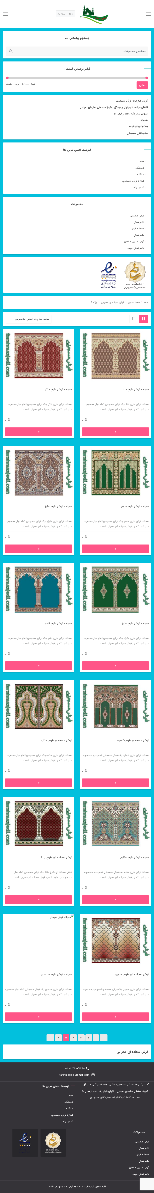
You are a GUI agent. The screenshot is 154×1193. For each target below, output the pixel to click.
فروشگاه (140, 168)
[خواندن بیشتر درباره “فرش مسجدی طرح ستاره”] (38, 782)
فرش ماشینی (137, 216)
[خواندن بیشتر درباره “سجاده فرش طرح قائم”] (38, 665)
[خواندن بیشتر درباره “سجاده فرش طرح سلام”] (115, 549)
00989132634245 (75, 1068)
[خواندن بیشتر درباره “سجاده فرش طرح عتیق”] (115, 665)
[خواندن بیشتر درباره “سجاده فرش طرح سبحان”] (38, 1016)
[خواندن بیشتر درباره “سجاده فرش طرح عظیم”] (115, 899)
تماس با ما (138, 187)
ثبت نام (62, 14)
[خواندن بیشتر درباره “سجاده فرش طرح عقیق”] (38, 549)
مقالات (140, 174)
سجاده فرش (137, 229)
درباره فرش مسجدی (133, 181)
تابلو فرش (139, 222)
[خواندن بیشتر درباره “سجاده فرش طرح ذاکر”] (38, 431)
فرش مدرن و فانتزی (133, 241)
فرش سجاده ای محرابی (112, 302)
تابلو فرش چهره (136, 248)
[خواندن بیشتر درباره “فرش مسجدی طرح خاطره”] (115, 782)
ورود (71, 14)
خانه (142, 161)
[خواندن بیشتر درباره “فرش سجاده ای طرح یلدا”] (38, 899)
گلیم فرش (139, 235)
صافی (142, 85)
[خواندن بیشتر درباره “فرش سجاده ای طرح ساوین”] (115, 1016)
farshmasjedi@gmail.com (74, 1075)
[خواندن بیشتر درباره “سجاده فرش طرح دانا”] (115, 431)
